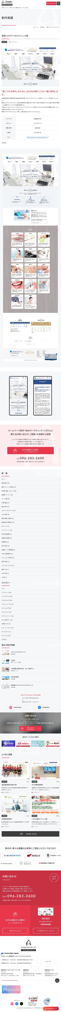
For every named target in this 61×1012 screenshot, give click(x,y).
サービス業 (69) (6, 499)
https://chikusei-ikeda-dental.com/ (37, 137)
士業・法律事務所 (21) (7, 554)
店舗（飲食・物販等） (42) (8, 522)
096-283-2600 (19, 896)
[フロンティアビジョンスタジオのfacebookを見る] (16, 1003)
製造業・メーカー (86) (7, 495)
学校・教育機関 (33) (7, 534)
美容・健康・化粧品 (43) (8, 518)
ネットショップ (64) (6, 608)
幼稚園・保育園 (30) (7, 538)
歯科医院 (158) (5, 483)
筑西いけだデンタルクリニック (53, 27)
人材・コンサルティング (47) (8, 510)
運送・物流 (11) (5, 561)
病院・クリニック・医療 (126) (9, 487)
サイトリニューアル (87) (8, 604)
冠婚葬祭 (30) (5, 542)
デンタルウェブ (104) (7, 600)
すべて (3, 479)
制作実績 (42, 27)
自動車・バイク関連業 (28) (8, 550)
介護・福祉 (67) (5, 502)
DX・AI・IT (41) (5, 526)
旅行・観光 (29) (5, 546)
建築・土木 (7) (5, 569)
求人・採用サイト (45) (7, 620)
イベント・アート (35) (7, 530)
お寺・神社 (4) (5, 573)
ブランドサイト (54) (6, 612)
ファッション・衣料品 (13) (8, 557)
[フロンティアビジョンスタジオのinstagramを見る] (12, 1003)
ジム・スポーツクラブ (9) (8, 565)
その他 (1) (4, 577)
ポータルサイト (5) (6, 631)
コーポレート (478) (6, 592)
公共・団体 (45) (5, 514)
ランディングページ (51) (8, 616)
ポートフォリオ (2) (6, 635)
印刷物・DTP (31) (6, 624)
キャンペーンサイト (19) (8, 628)
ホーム (36, 27)
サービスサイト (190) (7, 596)
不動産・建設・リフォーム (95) (9, 491)
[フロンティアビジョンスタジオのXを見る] (21, 1003)
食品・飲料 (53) (5, 506)
